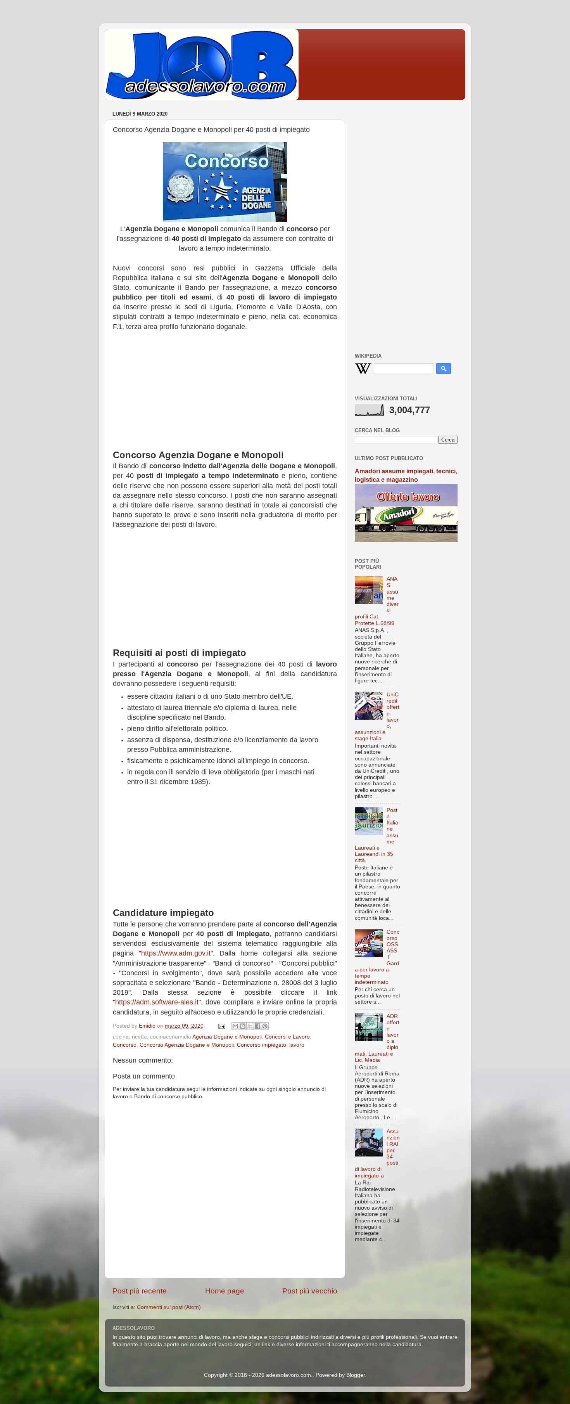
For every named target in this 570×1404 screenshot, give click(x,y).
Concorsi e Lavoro (287, 1037)
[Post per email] (221, 1026)
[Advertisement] (225, 394)
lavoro (296, 1045)
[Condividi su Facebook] (257, 1026)
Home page (224, 1291)
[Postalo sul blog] (243, 1026)
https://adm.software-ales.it (157, 1002)
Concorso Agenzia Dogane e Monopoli (187, 1045)
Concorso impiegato (261, 1045)
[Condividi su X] (250, 1026)
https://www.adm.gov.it (176, 953)
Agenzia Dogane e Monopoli (227, 1037)
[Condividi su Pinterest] (265, 1026)
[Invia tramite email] (235, 1026)
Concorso (124, 1045)
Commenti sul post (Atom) (169, 1307)
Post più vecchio (309, 1291)
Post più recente (139, 1291)
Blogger (355, 1375)
